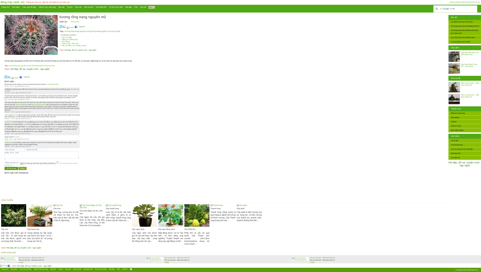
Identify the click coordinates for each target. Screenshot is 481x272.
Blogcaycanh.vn (473, 270)
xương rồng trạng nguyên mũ (98, 31)
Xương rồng (75, 22)
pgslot (7, 115)
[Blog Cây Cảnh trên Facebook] (76, 27)
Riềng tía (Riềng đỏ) (70, 39)
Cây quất (240, 208)
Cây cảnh (455, 48)
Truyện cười (456, 109)
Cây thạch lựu (33, 229)
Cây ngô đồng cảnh (166, 229)
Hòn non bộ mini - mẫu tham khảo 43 (470, 84)
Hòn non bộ (455, 78)
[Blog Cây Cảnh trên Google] (70, 27)
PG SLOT (16, 137)
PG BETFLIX (9, 122)
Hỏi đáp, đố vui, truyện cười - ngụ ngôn (464, 164)
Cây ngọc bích (138, 229)
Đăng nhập (460, 2)
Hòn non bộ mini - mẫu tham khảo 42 (470, 96)
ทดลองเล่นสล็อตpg (22, 104)
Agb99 (73, 97)
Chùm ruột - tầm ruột (70, 43)
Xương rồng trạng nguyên (75, 31)
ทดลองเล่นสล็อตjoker (38, 104)
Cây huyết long (112, 208)
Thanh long (215, 208)
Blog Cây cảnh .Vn (12, 2)
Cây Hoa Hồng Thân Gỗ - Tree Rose (469, 65)
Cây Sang (66, 41)
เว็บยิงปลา (8, 142)
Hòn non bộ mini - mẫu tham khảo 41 (322, 258)
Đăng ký (452, 2)
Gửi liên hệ (476, 2)
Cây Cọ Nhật (67, 37)
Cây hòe (4, 229)
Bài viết (454, 17)
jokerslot (15, 115)
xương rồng (115, 31)
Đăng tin (468, 2)
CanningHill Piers (53, 84)
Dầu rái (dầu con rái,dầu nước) (74, 45)
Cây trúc (57, 208)
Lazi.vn (82, 26)
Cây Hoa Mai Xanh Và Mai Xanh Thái (469, 53)
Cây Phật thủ (189, 229)
